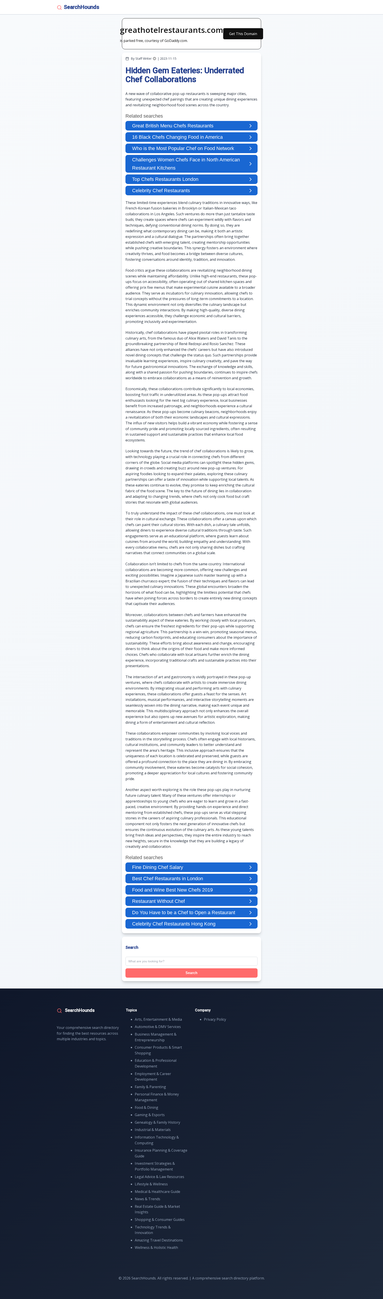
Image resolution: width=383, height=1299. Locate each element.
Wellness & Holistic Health (156, 1247)
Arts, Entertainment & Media (158, 1019)
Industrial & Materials (153, 1129)
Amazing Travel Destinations (159, 1240)
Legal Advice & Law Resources (159, 1176)
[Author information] (154, 58)
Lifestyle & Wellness (151, 1184)
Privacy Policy (215, 1019)
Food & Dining (146, 1107)
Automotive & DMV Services (158, 1026)
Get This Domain (243, 33)
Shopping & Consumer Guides (160, 1219)
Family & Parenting (150, 1086)
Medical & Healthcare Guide (157, 1191)
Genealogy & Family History (157, 1122)
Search (191, 973)
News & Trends (147, 1198)
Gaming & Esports (150, 1114)
